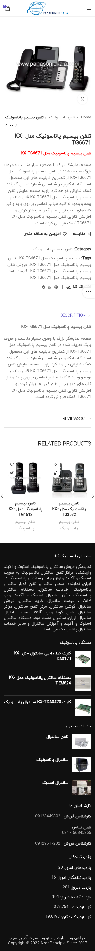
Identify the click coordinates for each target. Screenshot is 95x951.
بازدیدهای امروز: (77, 868)
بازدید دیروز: (80, 887)
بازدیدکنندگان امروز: (73, 878)
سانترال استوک (55, 783)
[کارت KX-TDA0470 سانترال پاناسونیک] (83, 707)
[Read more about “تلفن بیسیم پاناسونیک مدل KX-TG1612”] (12, 473)
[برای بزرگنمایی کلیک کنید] (82, 99)
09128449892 (47, 816)
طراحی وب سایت (72, 938)
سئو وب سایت (41, 938)
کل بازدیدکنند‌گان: (75, 917)
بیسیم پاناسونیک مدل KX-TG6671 (49, 258)
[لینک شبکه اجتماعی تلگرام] (43, 287)
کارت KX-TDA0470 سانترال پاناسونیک (37, 702)
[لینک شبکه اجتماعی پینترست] (56, 287)
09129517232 (47, 843)
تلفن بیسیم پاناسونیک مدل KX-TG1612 (25, 509)
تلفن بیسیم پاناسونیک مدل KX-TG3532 (69, 509)
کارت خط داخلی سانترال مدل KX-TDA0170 (42, 656)
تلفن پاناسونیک (61, 117)
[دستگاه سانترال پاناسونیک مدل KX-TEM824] (83, 683)
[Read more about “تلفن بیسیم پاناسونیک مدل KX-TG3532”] (55, 473)
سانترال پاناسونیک (52, 760)
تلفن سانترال (57, 737)
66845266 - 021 (76, 833)
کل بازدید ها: (79, 907)
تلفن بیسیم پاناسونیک (24, 117)
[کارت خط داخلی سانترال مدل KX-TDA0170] (83, 659)
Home (85, 117)
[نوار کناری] (88, 291)
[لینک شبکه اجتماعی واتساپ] (50, 287)
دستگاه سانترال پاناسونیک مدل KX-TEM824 (40, 680)
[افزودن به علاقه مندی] (55, 464)
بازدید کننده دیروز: (75, 897)
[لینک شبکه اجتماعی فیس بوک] (62, 287)
